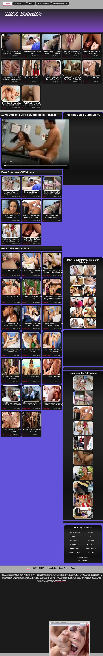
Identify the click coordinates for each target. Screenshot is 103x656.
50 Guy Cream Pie (53, 376)
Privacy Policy (52, 568)
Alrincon (91, 552)
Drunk (3, 355)
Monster (24, 82)
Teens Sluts (46, 275)
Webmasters (43, 4)
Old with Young (87, 56)
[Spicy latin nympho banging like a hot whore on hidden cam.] (11, 393)
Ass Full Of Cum (12, 297)
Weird (44, 56)
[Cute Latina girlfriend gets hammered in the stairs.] (31, 420)
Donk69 (90, 536)
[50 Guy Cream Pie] (52, 367)
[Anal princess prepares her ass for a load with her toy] (52, 393)
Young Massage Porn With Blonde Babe (12, 351)
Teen (23, 107)
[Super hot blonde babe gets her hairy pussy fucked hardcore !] (31, 367)
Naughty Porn (91, 548)
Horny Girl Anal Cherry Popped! (12, 430)
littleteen (91, 540)
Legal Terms (63, 568)
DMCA (41, 568)
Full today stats (83, 560)
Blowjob (45, 302)
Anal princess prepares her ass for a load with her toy (53, 404)
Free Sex (4, 275)
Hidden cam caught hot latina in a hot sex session (12, 404)
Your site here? (82, 558)
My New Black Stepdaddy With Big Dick (12, 377)
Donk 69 (57, 581)
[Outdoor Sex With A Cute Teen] (31, 287)
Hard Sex (63, 581)
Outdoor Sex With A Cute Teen (33, 298)
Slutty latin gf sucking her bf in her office (33, 404)
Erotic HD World (74, 532)
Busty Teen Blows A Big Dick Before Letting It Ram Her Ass (53, 271)
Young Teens (86, 82)
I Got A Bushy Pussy (33, 376)
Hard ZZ (75, 536)
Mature (3, 243)
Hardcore (24, 56)
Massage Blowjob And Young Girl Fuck (33, 324)
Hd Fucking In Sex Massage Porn (33, 351)
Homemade (46, 408)
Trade (73, 568)
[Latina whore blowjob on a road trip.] (11, 314)
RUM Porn (90, 544)
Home (7, 4)
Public (44, 196)
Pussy (90, 532)
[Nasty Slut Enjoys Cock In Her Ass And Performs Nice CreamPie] (11, 287)
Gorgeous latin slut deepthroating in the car (12, 324)
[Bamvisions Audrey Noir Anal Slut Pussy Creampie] (11, 261)
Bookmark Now (60, 4)
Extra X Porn (74, 548)
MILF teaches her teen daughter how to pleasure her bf (53, 298)
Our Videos (19, 4)
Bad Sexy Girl (75, 540)
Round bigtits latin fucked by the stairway (33, 430)
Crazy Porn (74, 544)
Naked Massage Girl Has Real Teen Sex (54, 324)
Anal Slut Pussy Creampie (12, 270)
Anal (3, 56)
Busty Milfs (25, 328)
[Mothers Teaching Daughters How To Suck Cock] (52, 287)
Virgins (44, 82)
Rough (64, 82)
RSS (31, 4)
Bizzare (24, 355)
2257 (35, 568)
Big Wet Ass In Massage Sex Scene (33, 271)
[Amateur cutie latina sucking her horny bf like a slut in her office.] (31, 393)
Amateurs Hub (74, 552)
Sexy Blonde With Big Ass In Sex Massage (53, 351)
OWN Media (25, 381)
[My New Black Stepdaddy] (11, 367)
